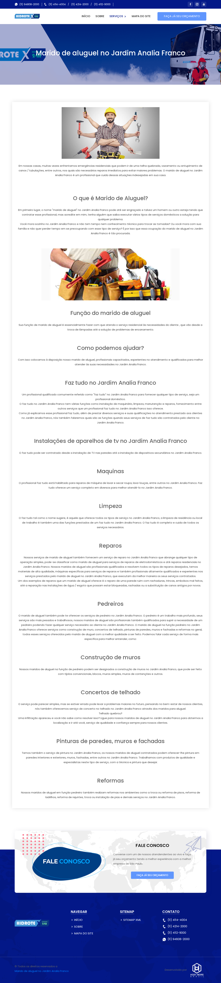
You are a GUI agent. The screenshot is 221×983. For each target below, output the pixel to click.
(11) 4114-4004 (57, 4)
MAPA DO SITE (141, 16)
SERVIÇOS (116, 16)
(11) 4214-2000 (80, 4)
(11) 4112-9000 (102, 4)
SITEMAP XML (132, 920)
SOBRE (99, 16)
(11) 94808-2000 (29, 4)
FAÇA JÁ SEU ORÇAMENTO (182, 16)
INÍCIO (86, 16)
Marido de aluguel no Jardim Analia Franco (42, 971)
